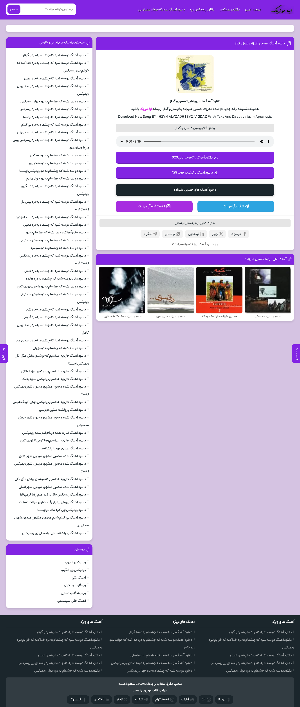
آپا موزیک (145, 109)
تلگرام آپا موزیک (233, 206)
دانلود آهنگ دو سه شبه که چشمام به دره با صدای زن (51, 132)
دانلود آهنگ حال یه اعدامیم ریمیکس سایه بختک (54, 379)
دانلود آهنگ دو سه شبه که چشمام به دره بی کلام (53, 124)
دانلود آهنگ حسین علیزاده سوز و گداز (259, 43)
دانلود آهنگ (206, 244)
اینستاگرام (162, 699)
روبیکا (221, 699)
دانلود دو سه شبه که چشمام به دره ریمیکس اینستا (52, 171)
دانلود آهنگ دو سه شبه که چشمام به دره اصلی (55, 78)
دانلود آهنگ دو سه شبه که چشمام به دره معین (54, 225)
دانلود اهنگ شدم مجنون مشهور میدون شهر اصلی (52, 487)
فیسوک (236, 234)
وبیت (136, 690)
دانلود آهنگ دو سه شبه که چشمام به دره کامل (55, 271)
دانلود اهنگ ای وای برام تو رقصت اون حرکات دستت (52, 502)
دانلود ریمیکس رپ (202, 9)
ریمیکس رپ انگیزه (73, 570)
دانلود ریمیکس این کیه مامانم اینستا (61, 510)
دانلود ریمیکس (230, 9)
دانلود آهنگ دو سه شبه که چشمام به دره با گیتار (54, 55)
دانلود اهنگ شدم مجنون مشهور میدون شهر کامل (52, 456)
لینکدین (193, 234)
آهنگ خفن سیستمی (71, 601)
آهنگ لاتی (79, 577)
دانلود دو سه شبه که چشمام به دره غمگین (58, 155)
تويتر (119, 699)
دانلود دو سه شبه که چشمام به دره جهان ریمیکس (53, 101)
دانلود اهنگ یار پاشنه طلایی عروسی (62, 410)
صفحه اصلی (253, 9)
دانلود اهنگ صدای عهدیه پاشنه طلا (62, 448)
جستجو (14, 9)
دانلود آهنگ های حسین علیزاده (195, 190)
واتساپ (169, 234)
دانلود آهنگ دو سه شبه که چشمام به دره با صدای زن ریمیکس (251, 663)
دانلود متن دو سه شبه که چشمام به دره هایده (56, 278)
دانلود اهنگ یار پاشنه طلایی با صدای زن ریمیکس (54, 533)
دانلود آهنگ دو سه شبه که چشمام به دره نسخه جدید (51, 217)
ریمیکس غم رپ (75, 562)
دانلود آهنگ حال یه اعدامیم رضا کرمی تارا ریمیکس (53, 440)
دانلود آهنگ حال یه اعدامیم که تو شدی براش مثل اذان (50, 479)
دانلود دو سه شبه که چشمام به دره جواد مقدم (56, 178)
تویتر (215, 234)
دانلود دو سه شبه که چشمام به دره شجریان (57, 163)
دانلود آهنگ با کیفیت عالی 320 (192, 157)
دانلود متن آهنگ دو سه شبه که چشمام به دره (55, 232)
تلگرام (147, 234)
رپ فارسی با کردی (74, 585)
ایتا (203, 699)
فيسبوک (75, 699)
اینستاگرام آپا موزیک (151, 206)
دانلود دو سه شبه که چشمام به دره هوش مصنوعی (53, 240)
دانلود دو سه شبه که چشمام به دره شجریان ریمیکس (51, 286)
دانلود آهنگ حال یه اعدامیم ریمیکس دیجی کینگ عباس (49, 402)
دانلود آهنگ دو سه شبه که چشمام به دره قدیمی (54, 317)
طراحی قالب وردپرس (154, 690)
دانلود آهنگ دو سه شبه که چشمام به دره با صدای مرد (51, 340)
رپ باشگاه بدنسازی (73, 593)
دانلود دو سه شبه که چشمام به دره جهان (59, 348)
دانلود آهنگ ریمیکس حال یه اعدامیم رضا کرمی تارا (53, 494)
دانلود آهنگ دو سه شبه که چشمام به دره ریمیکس (53, 109)
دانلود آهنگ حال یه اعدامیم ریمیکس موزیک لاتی (53, 371)
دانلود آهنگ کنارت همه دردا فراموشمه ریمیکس (54, 433)
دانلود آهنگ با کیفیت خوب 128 (192, 172)
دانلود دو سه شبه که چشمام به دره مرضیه (58, 248)
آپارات (185, 699)
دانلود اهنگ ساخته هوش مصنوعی (161, 9)
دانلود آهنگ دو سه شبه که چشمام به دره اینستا (54, 117)
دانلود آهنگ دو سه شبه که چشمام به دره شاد (56, 309)
